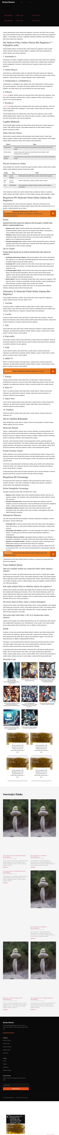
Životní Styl (5, 1053)
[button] (22, 2)
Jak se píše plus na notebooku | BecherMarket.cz (39, 856)
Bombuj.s (5, 106)
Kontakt (5, 1064)
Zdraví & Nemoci (7, 1040)
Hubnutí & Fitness (7, 1046)
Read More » (5, 867)
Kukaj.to (5, 95)
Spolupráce (5, 1067)
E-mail (4, 1083)
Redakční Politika (7, 1070)
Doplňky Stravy (6, 1050)
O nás (4, 1060)
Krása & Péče (6, 1043)
